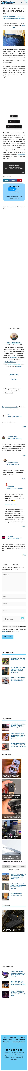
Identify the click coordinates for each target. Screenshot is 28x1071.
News (5, 18)
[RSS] (18, 1050)
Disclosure (6, 1041)
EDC (14, 18)
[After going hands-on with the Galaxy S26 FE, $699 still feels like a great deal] (6, 737)
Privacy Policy (7, 1039)
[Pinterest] (14, 1050)
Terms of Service (20, 1039)
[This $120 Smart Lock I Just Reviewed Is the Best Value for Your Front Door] (6, 671)
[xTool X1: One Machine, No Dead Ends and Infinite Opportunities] (6, 727)
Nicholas (10, 536)
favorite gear (13, 357)
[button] (22, 2)
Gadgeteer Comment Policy (10, 407)
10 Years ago (22, 866)
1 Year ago (6, 866)
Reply (24, 426)
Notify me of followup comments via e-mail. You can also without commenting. (14, 629)
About (4, 1037)
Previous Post (14, 374)
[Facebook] (7, 1050)
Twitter (6, 180)
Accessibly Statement (18, 1041)
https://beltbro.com (10, 504)
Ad (9, 18)
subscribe (5, 631)
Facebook (13, 180)
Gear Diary (19, 366)
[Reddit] (21, 1050)
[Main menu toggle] (26, 2)
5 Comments (20, 18)
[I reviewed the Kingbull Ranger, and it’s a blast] (6, 661)
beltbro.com (21, 154)
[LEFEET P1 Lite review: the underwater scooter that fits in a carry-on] (6, 681)
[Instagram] (11, 1050)
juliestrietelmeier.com (14, 364)
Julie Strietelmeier (11, 462)
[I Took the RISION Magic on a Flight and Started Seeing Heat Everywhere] (6, 747)
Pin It (19, 180)
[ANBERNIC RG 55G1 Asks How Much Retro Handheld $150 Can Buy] (6, 984)
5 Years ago (14, 866)
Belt (11, 18)
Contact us (22, 1037)
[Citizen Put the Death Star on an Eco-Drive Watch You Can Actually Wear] (6, 994)
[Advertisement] (14, 96)
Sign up (12, 189)
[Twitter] (9, 1050)
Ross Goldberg (12, 436)
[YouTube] (16, 1050)
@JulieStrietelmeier (10, 362)
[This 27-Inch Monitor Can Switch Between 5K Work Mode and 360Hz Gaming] (6, 975)
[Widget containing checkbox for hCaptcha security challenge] (13, 619)
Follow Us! (12, 1037)
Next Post (14, 379)
